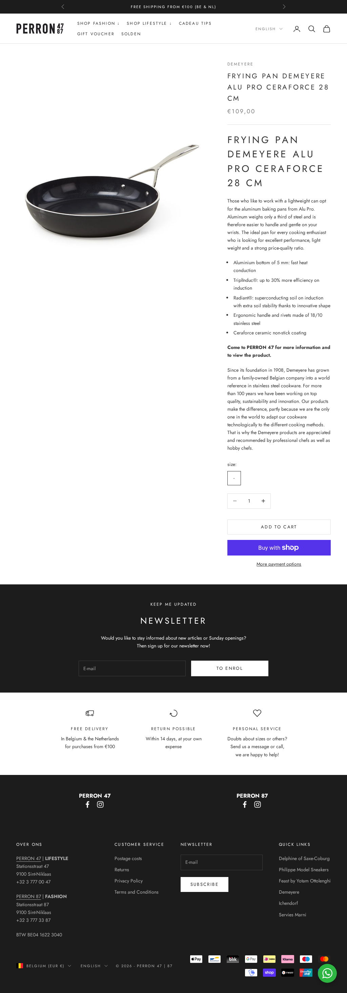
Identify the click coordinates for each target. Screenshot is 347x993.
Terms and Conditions (137, 892)
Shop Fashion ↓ (98, 23)
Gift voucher (96, 34)
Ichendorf (288, 903)
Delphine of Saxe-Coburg (304, 858)
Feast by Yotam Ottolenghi (305, 880)
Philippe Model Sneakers (304, 869)
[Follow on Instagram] (100, 804)
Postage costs (128, 858)
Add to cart (279, 527)
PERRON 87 (28, 896)
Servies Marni (292, 914)
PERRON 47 (28, 858)
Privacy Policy (129, 880)
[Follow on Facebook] (87, 804)
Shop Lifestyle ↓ (149, 23)
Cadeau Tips (195, 23)
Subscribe (204, 884)
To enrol (230, 668)
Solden (131, 34)
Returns (122, 869)
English (266, 29)
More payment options (279, 564)
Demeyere (240, 64)
